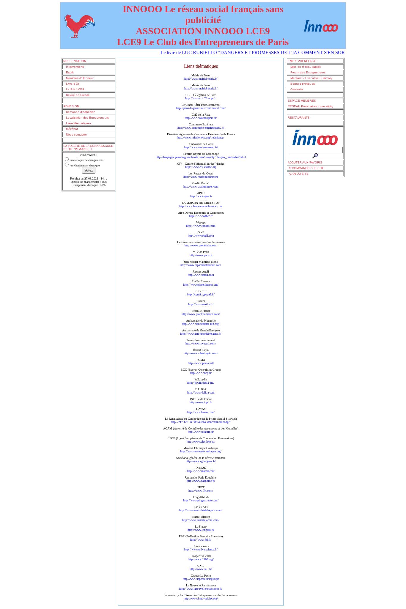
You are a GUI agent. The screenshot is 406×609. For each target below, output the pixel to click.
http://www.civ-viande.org (200, 167)
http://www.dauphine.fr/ (201, 480)
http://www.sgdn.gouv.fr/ (201, 461)
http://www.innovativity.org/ (201, 598)
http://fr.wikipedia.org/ (200, 382)
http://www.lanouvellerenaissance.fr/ (200, 588)
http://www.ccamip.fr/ (201, 431)
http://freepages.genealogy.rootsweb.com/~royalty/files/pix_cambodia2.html (201, 157)
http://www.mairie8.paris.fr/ (201, 88)
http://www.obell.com (201, 235)
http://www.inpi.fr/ (201, 402)
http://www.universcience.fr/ (201, 549)
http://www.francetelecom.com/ (200, 520)
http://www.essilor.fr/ (200, 304)
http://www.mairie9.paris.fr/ (201, 78)
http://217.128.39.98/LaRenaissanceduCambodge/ (201, 422)
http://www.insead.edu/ (201, 471)
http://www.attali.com (201, 274)
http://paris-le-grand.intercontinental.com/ (201, 108)
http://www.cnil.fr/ (201, 569)
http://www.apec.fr (201, 196)
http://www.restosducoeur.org (200, 176)
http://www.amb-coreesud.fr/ (201, 147)
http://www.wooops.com (200, 225)
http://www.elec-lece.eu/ (201, 441)
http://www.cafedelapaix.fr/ (201, 117)
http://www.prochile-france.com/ (201, 314)
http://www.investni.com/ (200, 343)
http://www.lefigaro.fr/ (201, 529)
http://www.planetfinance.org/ (200, 284)
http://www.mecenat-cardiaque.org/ (200, 451)
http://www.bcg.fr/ (201, 372)
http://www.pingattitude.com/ (200, 500)
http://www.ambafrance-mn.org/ (201, 323)
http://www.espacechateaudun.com (200, 265)
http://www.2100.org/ (201, 559)
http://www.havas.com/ (201, 412)
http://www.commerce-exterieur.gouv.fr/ (200, 127)
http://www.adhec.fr (201, 216)
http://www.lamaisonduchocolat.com (201, 206)
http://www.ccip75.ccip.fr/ (200, 98)
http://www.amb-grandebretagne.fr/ (200, 333)
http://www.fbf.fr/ (200, 539)
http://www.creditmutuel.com (200, 186)
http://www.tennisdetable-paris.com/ (200, 510)
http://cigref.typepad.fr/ (201, 294)
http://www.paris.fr (201, 255)
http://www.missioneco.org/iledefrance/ (200, 137)
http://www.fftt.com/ (200, 490)
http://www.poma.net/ (201, 363)
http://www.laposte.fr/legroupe (201, 578)
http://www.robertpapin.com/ (201, 353)
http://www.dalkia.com (201, 392)
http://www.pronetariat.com (201, 245)
